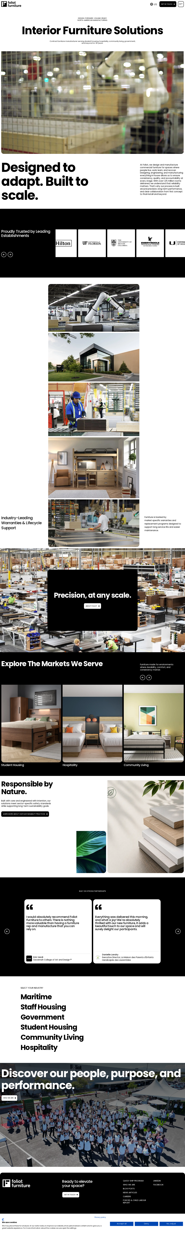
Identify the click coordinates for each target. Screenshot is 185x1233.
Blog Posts (129, 1188)
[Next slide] (10, 254)
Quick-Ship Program (133, 1181)
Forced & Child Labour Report (134, 1201)
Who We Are (8, 1098)
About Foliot (91, 606)
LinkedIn (157, 1181)
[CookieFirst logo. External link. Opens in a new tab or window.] (3, 1219)
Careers (127, 1196)
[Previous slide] (3, 254)
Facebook (158, 1184)
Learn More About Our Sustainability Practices (24, 814)
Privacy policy (100, 1217)
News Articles (130, 1192)
